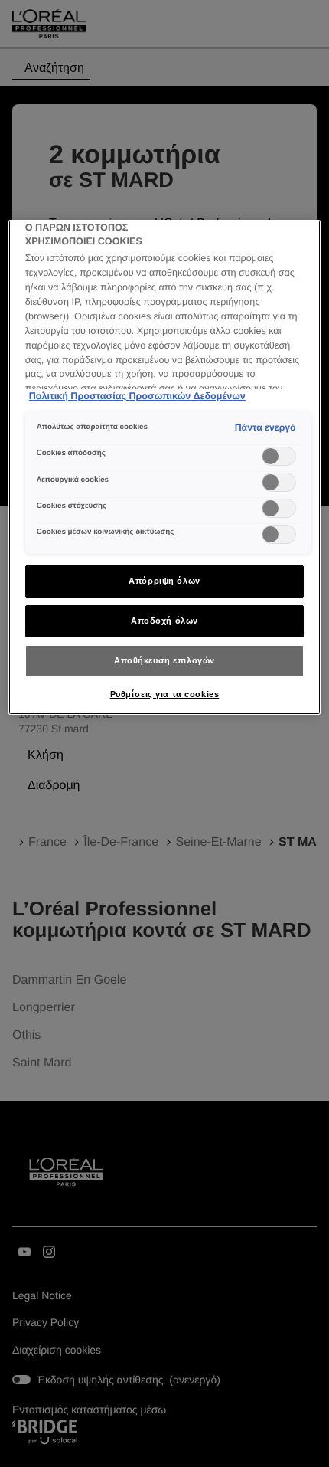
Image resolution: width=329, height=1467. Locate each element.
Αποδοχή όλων (164, 620)
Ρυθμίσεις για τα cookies (165, 694)
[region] (164, 467)
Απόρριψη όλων (164, 580)
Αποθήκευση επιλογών (164, 660)
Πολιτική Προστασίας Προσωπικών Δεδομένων (137, 396)
